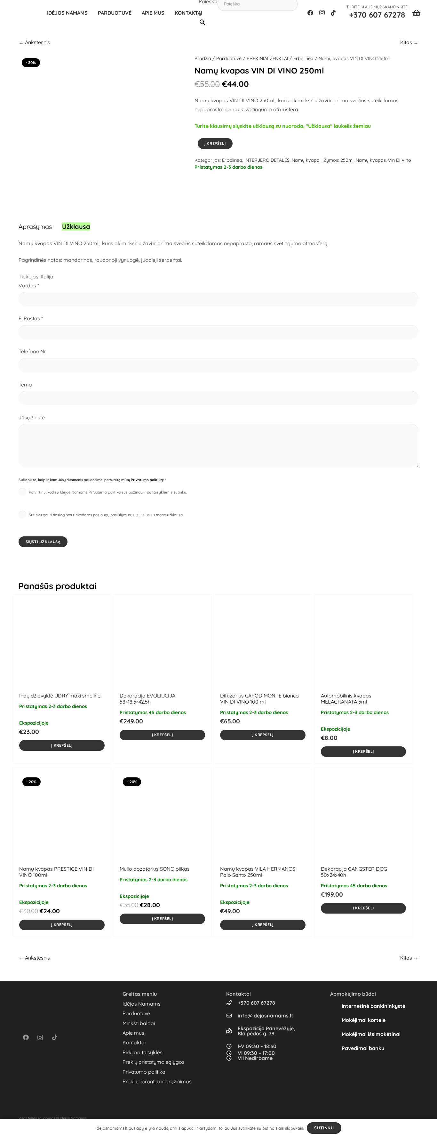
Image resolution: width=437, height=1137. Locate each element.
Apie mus (133, 1033)
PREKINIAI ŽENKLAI (267, 58)
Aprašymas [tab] (35, 226)
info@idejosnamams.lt (265, 1015)
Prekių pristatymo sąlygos (154, 1062)
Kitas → (409, 42)
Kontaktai (134, 1042)
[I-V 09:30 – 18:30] (232, 1046)
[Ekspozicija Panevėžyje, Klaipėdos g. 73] (232, 1030)
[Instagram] (322, 13)
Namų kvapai (306, 160)
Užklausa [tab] (76, 226)
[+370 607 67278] (232, 1002)
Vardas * (29, 285)
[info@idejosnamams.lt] (232, 1015)
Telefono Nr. (32, 351)
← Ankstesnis (34, 42)
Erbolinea (303, 58)
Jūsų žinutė (32, 417)
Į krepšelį (215, 143)
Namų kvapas (371, 160)
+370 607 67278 (256, 1003)
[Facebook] (310, 13)
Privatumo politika (144, 1072)
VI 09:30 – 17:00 (256, 1053)
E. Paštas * (31, 318)
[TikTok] (333, 13)
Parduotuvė (229, 58)
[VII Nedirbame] (232, 1058)
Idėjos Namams (142, 1004)
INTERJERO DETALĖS (267, 160)
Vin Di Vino (399, 160)
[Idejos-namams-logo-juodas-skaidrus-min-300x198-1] (27, 12)
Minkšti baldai (139, 1023)
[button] (134, 13)
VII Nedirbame (255, 1058)
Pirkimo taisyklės (143, 1052)
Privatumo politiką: (147, 480)
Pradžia (203, 58)
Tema (25, 384)
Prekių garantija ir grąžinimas (157, 1081)
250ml (347, 160)
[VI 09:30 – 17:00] (232, 1052)
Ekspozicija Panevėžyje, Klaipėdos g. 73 (266, 1031)
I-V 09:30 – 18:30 (257, 1046)
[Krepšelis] (416, 13)
